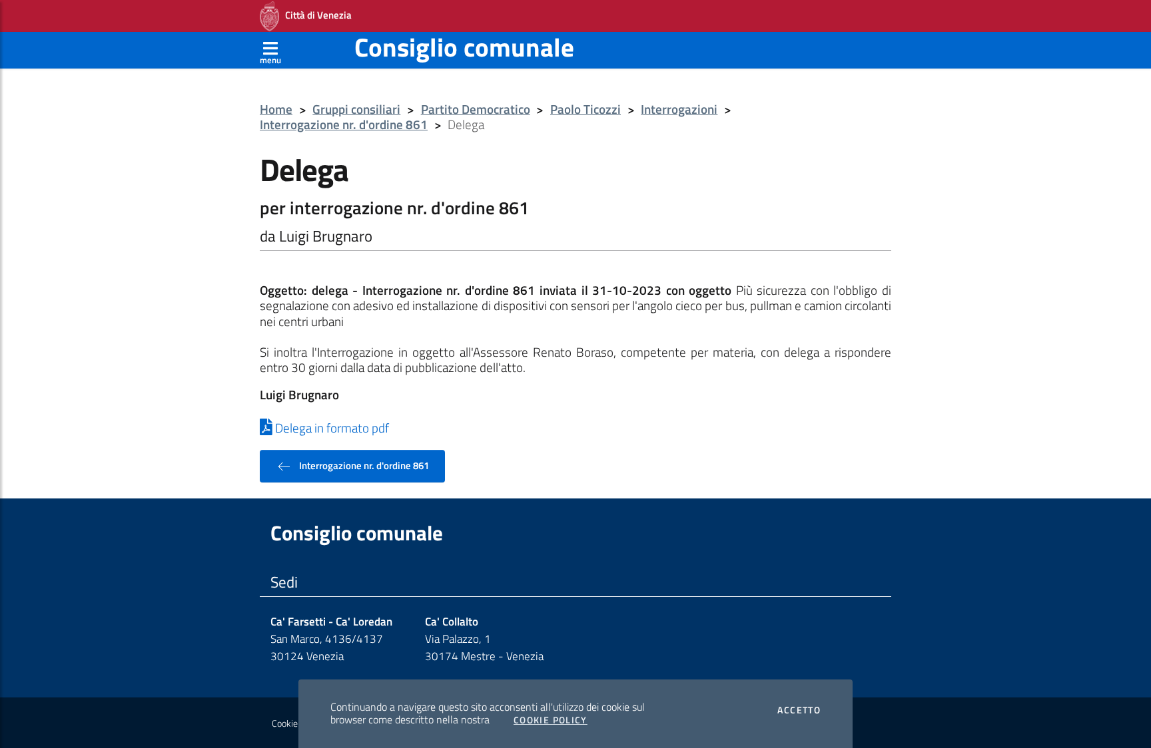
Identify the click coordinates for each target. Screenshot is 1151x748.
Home (276, 109)
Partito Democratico (475, 109)
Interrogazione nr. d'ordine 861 (344, 124)
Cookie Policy (550, 720)
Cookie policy (297, 723)
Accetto (799, 710)
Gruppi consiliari (356, 109)
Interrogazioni (679, 109)
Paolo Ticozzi (585, 109)
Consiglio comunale (464, 47)
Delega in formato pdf (330, 428)
